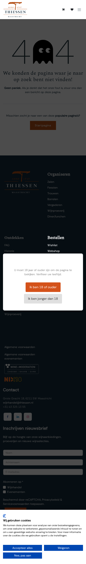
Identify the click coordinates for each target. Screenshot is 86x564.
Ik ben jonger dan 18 (43, 299)
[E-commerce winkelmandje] (63, 9)
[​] (72, 9)
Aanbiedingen (56, 262)
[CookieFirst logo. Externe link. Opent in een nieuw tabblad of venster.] (4, 516)
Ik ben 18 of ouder (43, 287)
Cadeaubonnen (57, 268)
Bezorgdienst (55, 256)
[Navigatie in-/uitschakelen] (79, 9)
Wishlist (52, 245)
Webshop (53, 251)
